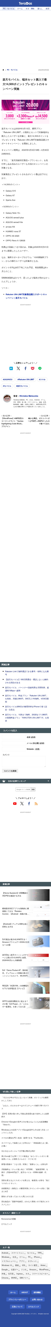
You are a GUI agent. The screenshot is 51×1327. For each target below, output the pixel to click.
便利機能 (37, 1292)
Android (6, 1252)
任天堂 (11, 1273)
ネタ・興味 (30, 8)
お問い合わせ (37, 1299)
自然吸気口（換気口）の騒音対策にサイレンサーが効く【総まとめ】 (25, 1189)
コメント (6, 754)
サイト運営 (33, 1265)
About (24, 1292)
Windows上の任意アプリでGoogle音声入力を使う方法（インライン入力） (25, 1131)
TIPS (40, 1252)
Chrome (6, 1277)
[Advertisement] (25, 37)
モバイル (31, 1252)
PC (30, 1257)
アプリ (22, 1261)
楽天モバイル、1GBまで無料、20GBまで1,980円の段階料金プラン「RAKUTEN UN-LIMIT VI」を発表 (27, 717)
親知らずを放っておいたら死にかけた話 (17, 1196)
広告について (17, 1306)
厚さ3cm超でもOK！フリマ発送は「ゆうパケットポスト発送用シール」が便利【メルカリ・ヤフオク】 (25, 1157)
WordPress (44, 1269)
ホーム (13, 1292)
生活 (15, 1257)
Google (5, 1269)
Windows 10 (8, 1265)
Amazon (33, 1269)
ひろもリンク (6, 1224)
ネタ (28, 1273)
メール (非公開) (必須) (35, 743)
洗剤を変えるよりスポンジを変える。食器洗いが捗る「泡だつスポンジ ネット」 (25, 1181)
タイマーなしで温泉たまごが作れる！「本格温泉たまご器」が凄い (25, 1144)
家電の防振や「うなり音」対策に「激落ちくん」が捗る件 (24, 1164)
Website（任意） (34, 749)
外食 (4, 1273)
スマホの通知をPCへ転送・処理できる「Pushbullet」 (23, 1137)
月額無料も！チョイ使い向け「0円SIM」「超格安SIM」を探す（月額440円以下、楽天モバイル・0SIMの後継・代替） (24, 1172)
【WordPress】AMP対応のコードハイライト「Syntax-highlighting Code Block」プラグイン (12, 422)
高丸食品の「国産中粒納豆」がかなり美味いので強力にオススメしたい (25, 1203)
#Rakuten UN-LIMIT (26, 379)
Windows (6, 1257)
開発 (18, 1265)
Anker (44, 1265)
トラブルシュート (10, 1261)
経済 (47, 8)
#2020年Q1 (8, 379)
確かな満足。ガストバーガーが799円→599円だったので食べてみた (39, 421)
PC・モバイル (8, 8)
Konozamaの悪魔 (8, 1218)
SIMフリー (25, 1277)
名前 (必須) (31, 737)
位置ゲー (15, 1269)
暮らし (40, 8)
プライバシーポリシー (17, 1299)
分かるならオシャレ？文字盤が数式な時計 (18, 1151)
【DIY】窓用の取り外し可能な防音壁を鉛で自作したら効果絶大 (25, 1115)
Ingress (20, 1273)
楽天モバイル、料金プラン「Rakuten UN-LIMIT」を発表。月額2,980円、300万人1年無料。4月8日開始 (27, 698)
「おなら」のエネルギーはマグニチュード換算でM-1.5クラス (25, 1107)
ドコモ (24, 1269)
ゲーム (20, 8)
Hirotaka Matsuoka (28, 395)
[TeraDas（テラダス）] (25, 3)
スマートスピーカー (41, 1273)
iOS (24, 1265)
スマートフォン (18, 1252)
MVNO (14, 1277)
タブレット (33, 1261)
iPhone (38, 1257)
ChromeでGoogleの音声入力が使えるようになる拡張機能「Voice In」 (24, 1123)
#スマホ (42, 379)
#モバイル (7, 386)
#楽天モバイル (22, 386)
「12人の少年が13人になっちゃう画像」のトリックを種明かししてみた (24, 1099)
